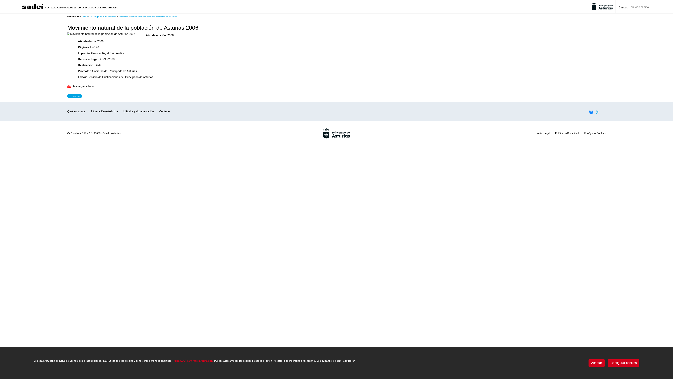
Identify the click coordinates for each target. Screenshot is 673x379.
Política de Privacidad (567, 133)
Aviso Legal (543, 133)
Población (123, 16)
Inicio (85, 16)
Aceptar (596, 363)
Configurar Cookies (595, 133)
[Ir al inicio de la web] (32, 8)
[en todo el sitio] (657, 7)
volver (75, 96)
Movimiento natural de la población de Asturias (154, 16)
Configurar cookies (623, 363)
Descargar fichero (82, 86)
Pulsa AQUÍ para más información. (193, 360)
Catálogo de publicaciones (103, 16)
